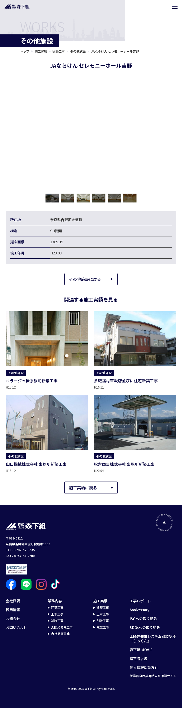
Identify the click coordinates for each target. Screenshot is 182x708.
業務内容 (55, 601)
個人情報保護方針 (144, 667)
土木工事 (57, 614)
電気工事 (103, 627)
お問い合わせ (16, 627)
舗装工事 (57, 621)
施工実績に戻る (83, 487)
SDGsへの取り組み (145, 627)
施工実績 (100, 601)
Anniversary (139, 609)
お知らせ (13, 618)
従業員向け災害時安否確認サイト (153, 676)
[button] (52, 198)
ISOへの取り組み (143, 618)
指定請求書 (138, 658)
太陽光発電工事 (62, 627)
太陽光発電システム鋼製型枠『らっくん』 (153, 638)
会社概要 (13, 601)
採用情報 (13, 609)
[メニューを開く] (175, 7)
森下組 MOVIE (141, 649)
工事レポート (140, 601)
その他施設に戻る (85, 279)
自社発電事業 (60, 634)
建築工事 (57, 608)
